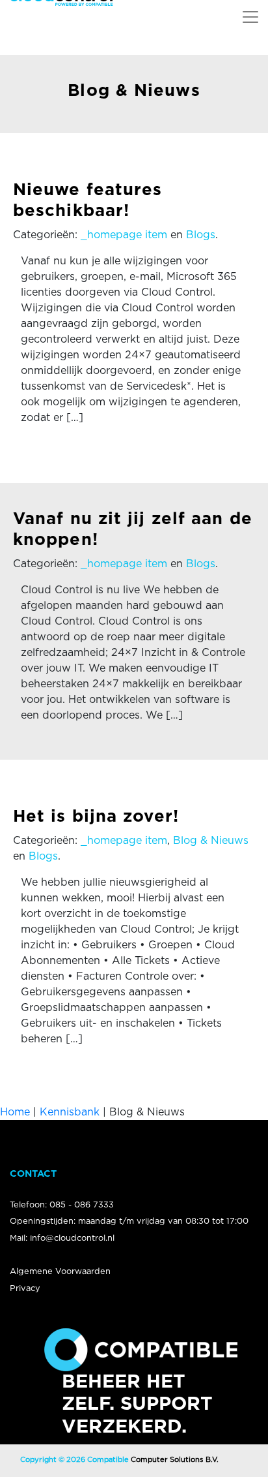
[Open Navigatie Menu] (250, 17)
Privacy (25, 1288)
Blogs (200, 235)
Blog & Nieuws (210, 840)
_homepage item (124, 235)
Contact (33, 1174)
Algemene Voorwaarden (60, 1271)
